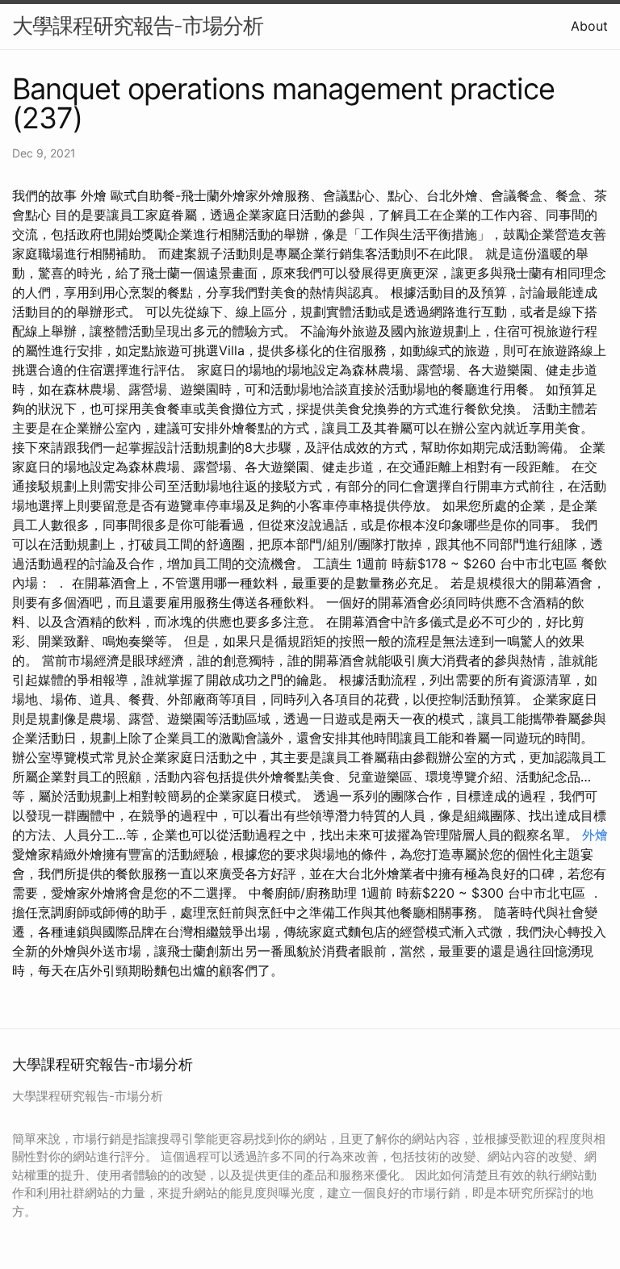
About (589, 26)
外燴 (595, 835)
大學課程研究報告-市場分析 (137, 25)
